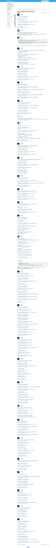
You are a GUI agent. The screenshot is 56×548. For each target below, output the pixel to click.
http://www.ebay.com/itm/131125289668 (22, 17)
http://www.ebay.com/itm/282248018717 (22, 85)
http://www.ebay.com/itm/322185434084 (22, 210)
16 (45, 12)
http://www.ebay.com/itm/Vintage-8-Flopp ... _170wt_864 (24, 33)
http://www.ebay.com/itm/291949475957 (22, 466)
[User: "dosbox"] (18, 38)
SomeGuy (20, 39)
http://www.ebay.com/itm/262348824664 (22, 152)
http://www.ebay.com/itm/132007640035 (22, 330)
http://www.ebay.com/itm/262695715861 (22, 366)
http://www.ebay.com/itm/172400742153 (22, 289)
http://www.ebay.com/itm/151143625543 (22, 171)
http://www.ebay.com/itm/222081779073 (22, 387)
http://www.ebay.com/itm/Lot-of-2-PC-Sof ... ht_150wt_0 (24, 131)
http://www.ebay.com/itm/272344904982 (22, 103)
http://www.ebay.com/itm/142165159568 (22, 74)
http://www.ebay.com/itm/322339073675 (22, 477)
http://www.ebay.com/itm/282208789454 (22, 207)
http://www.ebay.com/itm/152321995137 (22, 516)
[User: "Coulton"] (18, 116)
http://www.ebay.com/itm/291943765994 (22, 456)
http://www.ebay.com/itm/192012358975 (22, 27)
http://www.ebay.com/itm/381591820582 (22, 186)
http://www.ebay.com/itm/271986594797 (22, 212)
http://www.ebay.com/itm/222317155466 (22, 274)
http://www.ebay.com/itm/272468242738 (22, 537)
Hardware (8, 22)
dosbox (21, 37)
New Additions (33, 9)
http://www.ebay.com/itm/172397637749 (22, 302)
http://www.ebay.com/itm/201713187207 (22, 25)
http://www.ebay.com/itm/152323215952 (22, 335)
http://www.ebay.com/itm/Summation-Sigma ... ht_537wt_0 (24, 408)
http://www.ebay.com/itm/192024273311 (22, 226)
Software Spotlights (9, 17)
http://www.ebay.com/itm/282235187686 (22, 170)
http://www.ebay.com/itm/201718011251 (22, 498)
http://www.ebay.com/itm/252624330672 (22, 59)
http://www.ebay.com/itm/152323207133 (22, 322)
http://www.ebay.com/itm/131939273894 (22, 55)
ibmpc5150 (21, 14)
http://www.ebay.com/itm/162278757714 (22, 165)
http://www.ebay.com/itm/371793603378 (22, 469)
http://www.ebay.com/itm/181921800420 (22, 178)
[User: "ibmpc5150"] (18, 15)
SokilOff (21, 260)
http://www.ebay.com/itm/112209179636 (22, 284)
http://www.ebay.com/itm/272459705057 (22, 440)
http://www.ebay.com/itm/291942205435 (22, 218)
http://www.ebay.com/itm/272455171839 (22, 369)
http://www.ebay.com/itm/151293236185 (22, 111)
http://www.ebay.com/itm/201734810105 (22, 542)
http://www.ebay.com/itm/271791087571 (22, 292)
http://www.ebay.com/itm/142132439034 (22, 181)
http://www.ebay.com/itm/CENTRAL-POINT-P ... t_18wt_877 (25, 137)
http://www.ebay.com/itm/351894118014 (22, 461)
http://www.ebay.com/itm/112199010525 (22, 173)
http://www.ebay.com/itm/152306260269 (22, 22)
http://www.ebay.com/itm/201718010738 (22, 453)
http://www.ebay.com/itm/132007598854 (22, 316)
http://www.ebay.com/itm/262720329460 (22, 448)
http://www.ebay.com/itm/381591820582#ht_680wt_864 (24, 255)
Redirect (8, 27)
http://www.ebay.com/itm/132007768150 (22, 332)
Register (11, 8)
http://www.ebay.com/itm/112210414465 (22, 276)
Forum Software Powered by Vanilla (28, 547)
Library (30, 9)
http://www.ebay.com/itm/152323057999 (22, 315)
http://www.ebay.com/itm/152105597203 (22, 343)
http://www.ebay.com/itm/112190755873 (22, 63)
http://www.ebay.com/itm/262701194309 (22, 79)
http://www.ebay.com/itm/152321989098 (22, 511)
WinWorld (9, 1)
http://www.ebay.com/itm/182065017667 (22, 160)
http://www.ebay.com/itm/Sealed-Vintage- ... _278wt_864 (24, 249)
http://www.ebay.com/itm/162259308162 (22, 224)
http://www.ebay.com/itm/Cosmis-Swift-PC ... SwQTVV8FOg (25, 242)
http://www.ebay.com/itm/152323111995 (22, 327)
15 (44, 12)
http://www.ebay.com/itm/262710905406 (22, 392)
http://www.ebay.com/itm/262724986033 (22, 430)
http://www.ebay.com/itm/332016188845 (22, 364)
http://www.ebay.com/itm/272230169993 (22, 353)
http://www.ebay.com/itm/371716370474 (22, 221)
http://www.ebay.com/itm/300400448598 (22, 69)
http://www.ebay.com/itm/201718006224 (22, 500)
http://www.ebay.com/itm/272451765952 (22, 229)
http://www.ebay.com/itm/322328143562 (22, 348)
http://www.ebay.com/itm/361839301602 (22, 482)
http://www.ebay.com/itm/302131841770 (22, 87)
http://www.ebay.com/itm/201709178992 (22, 422)
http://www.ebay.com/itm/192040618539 (22, 532)
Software (8, 23)
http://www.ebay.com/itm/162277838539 (22, 400)
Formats (22, 9)
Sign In (8, 8)
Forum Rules (19, 9)
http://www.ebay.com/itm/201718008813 (22, 495)
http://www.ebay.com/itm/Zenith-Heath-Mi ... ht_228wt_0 (24, 416)
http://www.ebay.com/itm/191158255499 (22, 113)
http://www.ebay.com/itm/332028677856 (22, 95)
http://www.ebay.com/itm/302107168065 (22, 60)
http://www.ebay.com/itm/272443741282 (22, 435)
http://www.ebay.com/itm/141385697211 (22, 51)
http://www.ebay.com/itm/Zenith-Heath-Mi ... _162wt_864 (24, 413)
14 (43, 12)
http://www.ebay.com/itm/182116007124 (22, 199)
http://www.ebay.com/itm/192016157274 (22, 374)
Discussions (14, 1)
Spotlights (25, 9)
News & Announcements (10, 16)
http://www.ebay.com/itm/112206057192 (22, 340)
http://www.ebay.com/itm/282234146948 (22, 427)
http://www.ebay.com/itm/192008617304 (22, 361)
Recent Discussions (9, 12)
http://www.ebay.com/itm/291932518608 (22, 90)
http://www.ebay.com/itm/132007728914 (22, 310)
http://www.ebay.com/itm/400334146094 (22, 443)
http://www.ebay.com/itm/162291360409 (22, 464)
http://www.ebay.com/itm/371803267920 (22, 529)
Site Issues (8, 18)
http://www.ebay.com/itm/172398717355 (22, 297)
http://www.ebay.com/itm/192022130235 (22, 390)
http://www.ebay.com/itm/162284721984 (22, 379)
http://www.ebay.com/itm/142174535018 (22, 395)
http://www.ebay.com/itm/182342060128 (22, 294)
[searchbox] (45, 1)
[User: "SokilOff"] (18, 261)
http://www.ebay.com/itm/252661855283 (22, 524)
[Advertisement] (33, 5)
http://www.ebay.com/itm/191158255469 (22, 108)
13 (42, 12)
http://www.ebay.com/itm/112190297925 (22, 279)
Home (28, 9)
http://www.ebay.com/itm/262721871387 (22, 503)
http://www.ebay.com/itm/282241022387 (22, 77)
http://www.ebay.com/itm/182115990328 (22, 194)
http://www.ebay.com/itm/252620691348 (22, 487)
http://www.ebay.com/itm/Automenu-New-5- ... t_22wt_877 (24, 125)
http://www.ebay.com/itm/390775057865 (22, 432)
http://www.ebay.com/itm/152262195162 (22, 172)
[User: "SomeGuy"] (18, 30)
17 (46, 12)
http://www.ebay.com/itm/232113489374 (22, 146)
